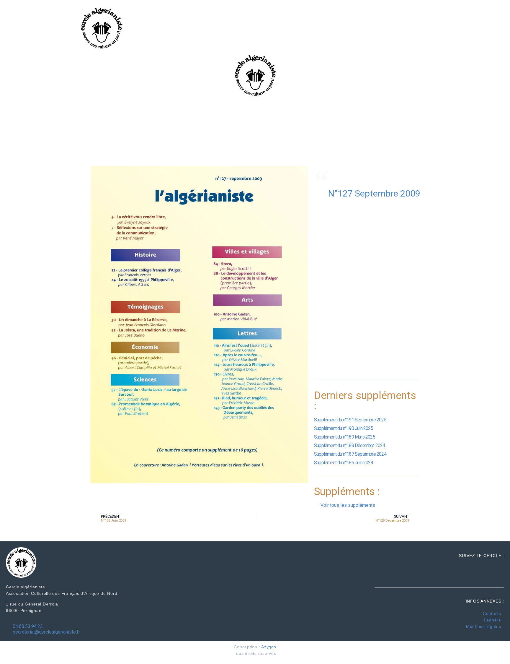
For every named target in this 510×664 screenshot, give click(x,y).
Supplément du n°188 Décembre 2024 (349, 445)
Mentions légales (483, 626)
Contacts (492, 613)
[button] (402, 28)
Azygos (268, 646)
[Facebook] (493, 17)
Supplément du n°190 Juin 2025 (343, 428)
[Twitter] (493, 28)
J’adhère (492, 620)
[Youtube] (493, 38)
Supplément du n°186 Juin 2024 (343, 462)
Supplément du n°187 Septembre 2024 (350, 454)
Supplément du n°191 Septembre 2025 (350, 420)
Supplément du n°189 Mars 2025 (344, 437)
